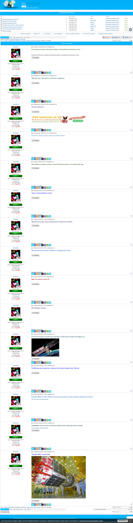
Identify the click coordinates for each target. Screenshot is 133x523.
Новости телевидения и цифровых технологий (15, 40)
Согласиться (122, 520)
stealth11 (92, 30)
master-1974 (93, 20)
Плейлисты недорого (25, 33)
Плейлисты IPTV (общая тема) (9, 21)
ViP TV (1, 40)
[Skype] (50, 73)
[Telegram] (40, 73)
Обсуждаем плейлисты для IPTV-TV (10, 19)
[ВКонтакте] (35, 73)
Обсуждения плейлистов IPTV (113, 18)
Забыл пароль (25, 7)
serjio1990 (23, 39)
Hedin (91, 18)
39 (53, 276)
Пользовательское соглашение (26, 518)
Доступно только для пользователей (39, 399)
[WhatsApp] (47, 73)
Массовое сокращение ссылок (9, 23)
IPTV (14, 518)
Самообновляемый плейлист (105, 33)
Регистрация (34, 7)
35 (53, 161)
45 (54, 451)
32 (56, 75)
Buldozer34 (17, 39)
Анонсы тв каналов (6, 30)
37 (54, 219)
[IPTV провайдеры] (58, 122)
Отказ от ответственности (56, 518)
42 (54, 365)
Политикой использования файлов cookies (91, 520)
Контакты (74, 518)
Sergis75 (92, 22)
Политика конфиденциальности (41, 518)
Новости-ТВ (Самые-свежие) (112, 28)
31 (54, 46)
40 (53, 305)
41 (53, 334)
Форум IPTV (37, 33)
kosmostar (12, 39)
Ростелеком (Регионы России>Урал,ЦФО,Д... (12, 26)
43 (54, 394)
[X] (42, 73)
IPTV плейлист (47, 33)
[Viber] (45, 73)
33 (56, 104)
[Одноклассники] (37, 73)
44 (54, 423)
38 (53, 247)
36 (54, 190)
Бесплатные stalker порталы (72, 33)
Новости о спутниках (46, 40)
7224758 (92, 24)
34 (56, 133)
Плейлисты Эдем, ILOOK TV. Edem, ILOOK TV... (13, 24)
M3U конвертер (58, 33)
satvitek (92, 28)
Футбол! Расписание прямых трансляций (11, 28)
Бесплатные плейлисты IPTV (112, 20)
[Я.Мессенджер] (32, 73)
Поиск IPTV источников (89, 33)
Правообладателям (67, 518)
